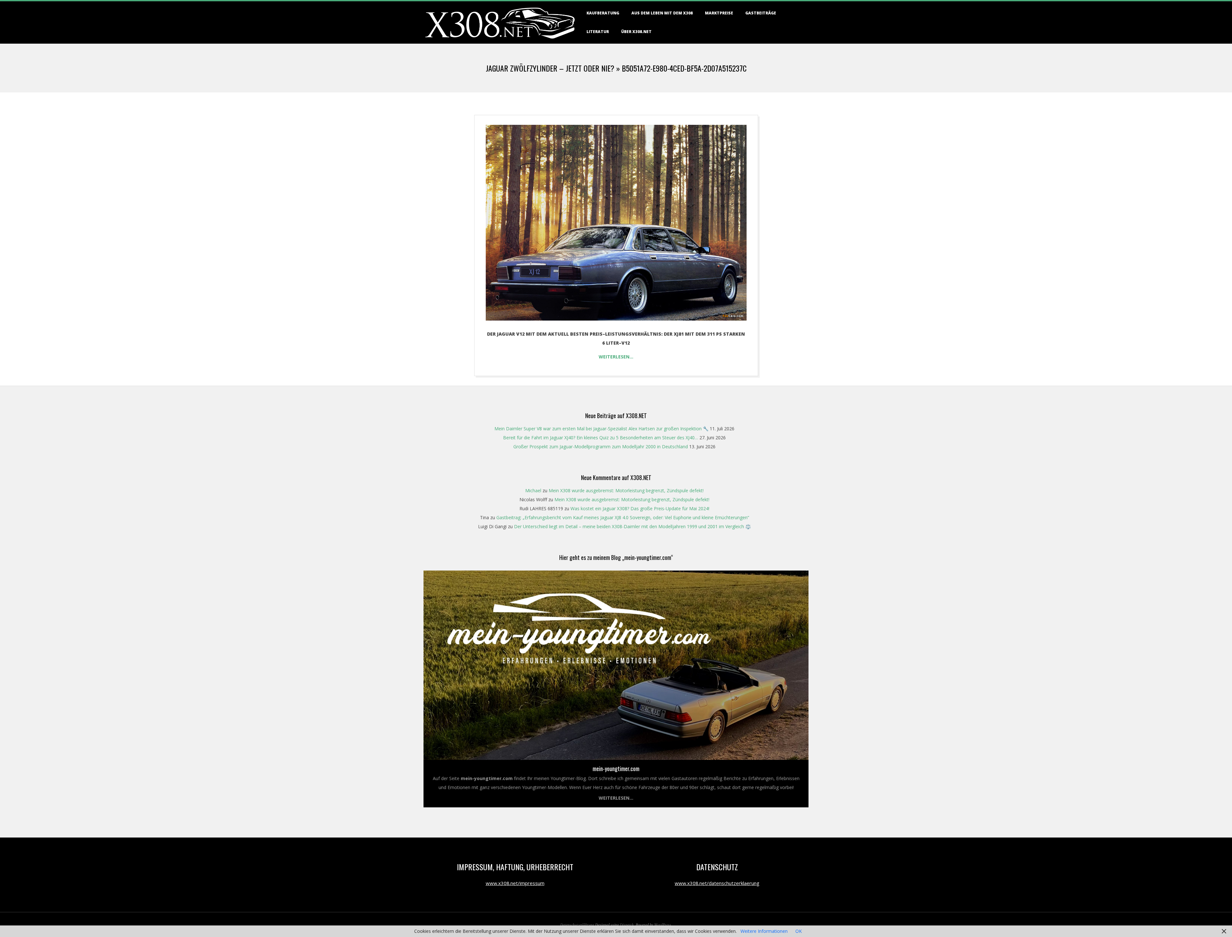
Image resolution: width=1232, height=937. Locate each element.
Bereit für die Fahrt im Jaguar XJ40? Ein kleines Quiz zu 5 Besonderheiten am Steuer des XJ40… (600, 437)
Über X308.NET (636, 31)
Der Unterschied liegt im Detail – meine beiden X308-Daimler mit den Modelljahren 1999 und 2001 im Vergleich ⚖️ (632, 526)
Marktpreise (719, 13)
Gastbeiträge (760, 13)
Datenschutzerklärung (577, 924)
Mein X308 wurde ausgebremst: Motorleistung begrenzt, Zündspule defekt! (626, 490)
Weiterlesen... (616, 798)
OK (798, 931)
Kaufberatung (602, 13)
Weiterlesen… (616, 357)
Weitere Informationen (764, 931)
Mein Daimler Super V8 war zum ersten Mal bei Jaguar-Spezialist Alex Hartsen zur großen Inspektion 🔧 (601, 429)
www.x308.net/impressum (515, 883)
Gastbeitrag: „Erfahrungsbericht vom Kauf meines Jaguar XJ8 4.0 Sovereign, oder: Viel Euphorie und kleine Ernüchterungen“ (622, 517)
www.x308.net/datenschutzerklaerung (717, 883)
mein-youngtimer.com (616, 768)
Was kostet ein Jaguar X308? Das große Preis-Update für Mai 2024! (639, 508)
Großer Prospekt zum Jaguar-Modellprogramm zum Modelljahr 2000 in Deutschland (600, 446)
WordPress (662, 924)
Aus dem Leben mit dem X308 (662, 13)
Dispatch (627, 924)
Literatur (597, 31)
